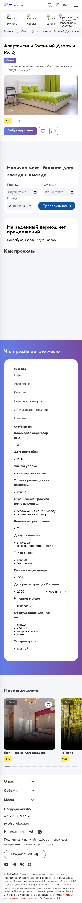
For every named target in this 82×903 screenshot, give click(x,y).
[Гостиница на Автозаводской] (29, 724)
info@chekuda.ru (16, 823)
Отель (10, 60)
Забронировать (20, 130)
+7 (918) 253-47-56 (17, 816)
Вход (66, 5)
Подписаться (21, 854)
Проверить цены (56, 206)
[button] (57, 5)
